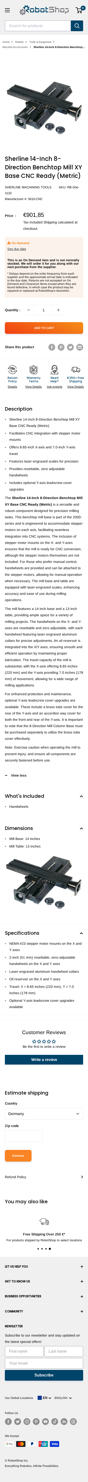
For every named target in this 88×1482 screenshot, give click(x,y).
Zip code (12, 1126)
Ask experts (54, 386)
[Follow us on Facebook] (8, 1421)
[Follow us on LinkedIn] (64, 1421)
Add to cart (44, 328)
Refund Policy (15, 1177)
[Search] (77, 25)
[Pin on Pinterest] (61, 347)
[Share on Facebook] (51, 347)
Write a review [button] (44, 1060)
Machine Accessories (15, 47)
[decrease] (28, 310)
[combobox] (38, 25)
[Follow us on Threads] (73, 1421)
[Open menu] (7, 10)
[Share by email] (79, 347)
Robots (19, 41)
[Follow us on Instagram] (26, 1421)
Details (12, 386)
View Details (33, 386)
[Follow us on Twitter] (17, 1421)
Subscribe (44, 1375)
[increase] (58, 310)
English (62, 1398)
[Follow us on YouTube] (45, 1421)
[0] (79, 10)
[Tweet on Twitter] (70, 347)
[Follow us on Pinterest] (36, 1421)
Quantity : (12, 310)
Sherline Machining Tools (28, 187)
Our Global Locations (19, 1398)
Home (6, 41)
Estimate (18, 1155)
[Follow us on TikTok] (54, 1421)
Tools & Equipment (40, 41)
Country (11, 1103)
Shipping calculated (59, 222)
